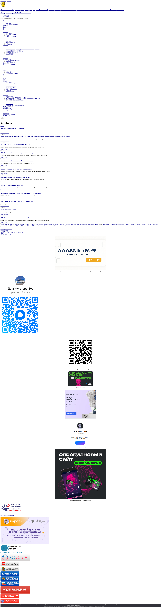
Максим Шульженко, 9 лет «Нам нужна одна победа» (15, 177)
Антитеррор (5, 45)
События (7, 35)
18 (95, 224)
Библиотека (5, 32)
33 (19, 225)
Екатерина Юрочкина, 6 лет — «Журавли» (12, 128)
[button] (80, 68)
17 (89, 224)
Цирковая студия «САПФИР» (9, 64)
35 (30, 225)
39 (52, 225)
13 (67, 224)
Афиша (4, 27)
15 (78, 224)
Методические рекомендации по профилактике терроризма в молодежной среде (23, 49)
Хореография (6, 63)
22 (117, 224)
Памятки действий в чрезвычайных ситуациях (16, 47)
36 (36, 225)
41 (63, 225)
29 (155, 224)
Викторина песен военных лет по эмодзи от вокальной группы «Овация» (21, 193)
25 (133, 224)
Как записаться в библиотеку (12, 34)
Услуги (4, 26)
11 (56, 224)
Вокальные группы (7, 59)
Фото (4, 29)
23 (122, 224)
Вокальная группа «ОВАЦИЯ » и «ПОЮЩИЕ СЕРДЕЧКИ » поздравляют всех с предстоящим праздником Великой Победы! (35, 136)
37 (41, 225)
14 (73, 224)
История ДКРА (9, 21)
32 (14, 225)
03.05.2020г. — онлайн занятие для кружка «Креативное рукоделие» (19, 153)
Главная (4, 20)
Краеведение (8, 41)
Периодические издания (11, 37)
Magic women (8, 61)
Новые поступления (10, 38)
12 (62, 224)
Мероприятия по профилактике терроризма (15, 55)
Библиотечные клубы (10, 42)
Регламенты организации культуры (13, 50)
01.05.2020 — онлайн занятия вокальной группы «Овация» (17, 217)
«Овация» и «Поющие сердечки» (13, 60)
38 (46, 225)
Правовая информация (10, 53)
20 (106, 224)
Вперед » (68, 225)
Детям (7, 43)
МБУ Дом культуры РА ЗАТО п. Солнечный (16, 13)
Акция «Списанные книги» (11, 40)
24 (127, 224)
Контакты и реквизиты (8, 56)
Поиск (2, 118)
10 (51, 224)
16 (84, 224)
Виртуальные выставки (11, 36)
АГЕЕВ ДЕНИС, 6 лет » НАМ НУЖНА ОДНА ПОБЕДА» (16, 144)
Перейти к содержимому (6, 1)
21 (111, 224)
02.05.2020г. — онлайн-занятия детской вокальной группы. (17, 161)
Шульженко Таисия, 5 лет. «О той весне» (12, 185)
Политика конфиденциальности (7, 515)
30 (3, 225)
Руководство (8, 23)
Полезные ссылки (9, 44)
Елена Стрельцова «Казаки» (8, 209)
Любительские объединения (12, 24)
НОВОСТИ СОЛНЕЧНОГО (9, 62)
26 (138, 224)
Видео (4, 28)
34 (25, 225)
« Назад (2, 224)
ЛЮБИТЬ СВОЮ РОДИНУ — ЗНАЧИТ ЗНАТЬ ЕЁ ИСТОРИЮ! (18, 201)
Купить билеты (6, 65)
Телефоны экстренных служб (12, 52)
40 (57, 225)
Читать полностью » (5, 133)
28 (149, 224)
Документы (5, 25)
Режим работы (9, 33)
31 (8, 225)
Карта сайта (5, 58)
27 (144, 224)
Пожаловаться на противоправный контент (15, 51)
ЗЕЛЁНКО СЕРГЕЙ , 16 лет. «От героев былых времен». (16, 169)
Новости (5, 30)
